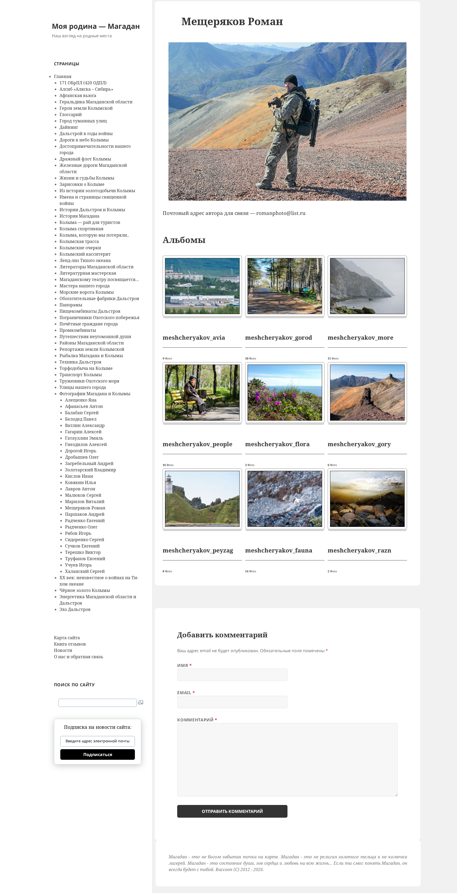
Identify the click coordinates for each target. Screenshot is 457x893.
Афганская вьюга (78, 95)
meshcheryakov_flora (277, 444)
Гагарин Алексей (83, 432)
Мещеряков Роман (85, 508)
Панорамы (71, 305)
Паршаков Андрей (84, 514)
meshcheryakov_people (197, 444)
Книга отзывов (70, 644)
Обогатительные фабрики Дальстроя (99, 298)
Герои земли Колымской (86, 108)
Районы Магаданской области (92, 343)
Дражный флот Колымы (85, 159)
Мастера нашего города (85, 286)
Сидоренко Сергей (84, 539)
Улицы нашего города (83, 387)
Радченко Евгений (85, 520)
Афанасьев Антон (84, 406)
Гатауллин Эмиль (84, 438)
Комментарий (197, 720)
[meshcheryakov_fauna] (285, 499)
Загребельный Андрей (89, 463)
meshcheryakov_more (361, 337)
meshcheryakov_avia (194, 337)
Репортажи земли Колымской (92, 349)
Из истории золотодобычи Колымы (97, 191)
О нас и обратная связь (78, 657)
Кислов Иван (79, 476)
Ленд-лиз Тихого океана (85, 260)
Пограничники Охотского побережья (99, 317)
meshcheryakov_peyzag (198, 550)
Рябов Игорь (78, 533)
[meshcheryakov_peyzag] (202, 499)
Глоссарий (71, 114)
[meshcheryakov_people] (202, 393)
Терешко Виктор (83, 552)
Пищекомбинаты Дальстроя (90, 311)
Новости (63, 650)
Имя (184, 665)
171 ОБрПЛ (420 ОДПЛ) (83, 83)
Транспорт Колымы (81, 375)
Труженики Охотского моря (89, 381)
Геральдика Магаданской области (96, 102)
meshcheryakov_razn (359, 550)
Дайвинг (69, 127)
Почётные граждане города (89, 324)
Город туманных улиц (83, 121)
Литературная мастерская (88, 273)
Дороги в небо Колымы (84, 140)
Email (186, 693)
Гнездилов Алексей (86, 444)
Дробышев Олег (82, 457)
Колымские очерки (80, 248)
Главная (62, 76)
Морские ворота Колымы (87, 292)
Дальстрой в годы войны (86, 133)
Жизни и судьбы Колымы (87, 178)
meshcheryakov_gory (359, 444)
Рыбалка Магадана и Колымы (91, 355)
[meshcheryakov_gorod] (285, 286)
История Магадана (79, 216)
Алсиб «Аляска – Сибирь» (86, 89)
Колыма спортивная (81, 229)
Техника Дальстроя (80, 362)
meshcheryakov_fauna (278, 550)
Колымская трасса (79, 241)
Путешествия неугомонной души (95, 336)
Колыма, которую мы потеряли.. (94, 235)
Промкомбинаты (78, 330)
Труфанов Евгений (85, 558)
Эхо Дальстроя (75, 609)
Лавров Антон (80, 489)
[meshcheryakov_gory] (367, 393)
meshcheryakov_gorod (278, 337)
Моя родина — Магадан (96, 26)
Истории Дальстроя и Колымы (92, 210)
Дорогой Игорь (81, 451)
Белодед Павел (81, 419)
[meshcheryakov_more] (367, 286)
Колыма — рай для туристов (90, 222)
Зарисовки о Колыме (82, 184)
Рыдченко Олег (81, 527)
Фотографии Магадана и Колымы (95, 394)
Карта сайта (67, 638)
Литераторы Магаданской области (97, 267)
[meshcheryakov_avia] (202, 286)
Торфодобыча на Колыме (86, 368)
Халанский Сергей (85, 571)
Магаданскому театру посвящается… (99, 279)
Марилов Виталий (84, 501)
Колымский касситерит (85, 254)
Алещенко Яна (81, 400)
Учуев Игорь (78, 565)
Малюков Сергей (83, 495)
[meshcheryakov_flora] (285, 393)
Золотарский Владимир (90, 470)
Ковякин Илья (80, 482)
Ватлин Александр (85, 425)
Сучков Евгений (82, 546)
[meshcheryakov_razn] (367, 499)
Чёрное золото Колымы (85, 590)
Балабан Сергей (82, 413)
